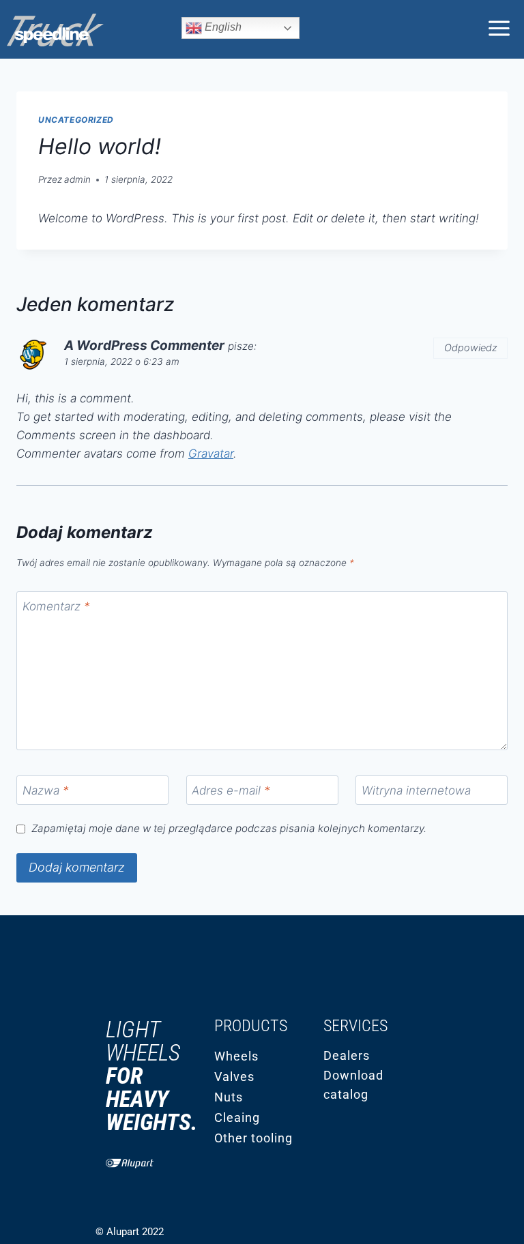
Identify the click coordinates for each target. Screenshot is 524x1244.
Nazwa (46, 790)
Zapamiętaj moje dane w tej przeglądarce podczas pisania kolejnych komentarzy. (228, 828)
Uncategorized (76, 120)
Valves (234, 1076)
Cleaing (237, 1117)
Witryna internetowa (416, 790)
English (222, 27)
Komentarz (56, 606)
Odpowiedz (470, 347)
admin (77, 179)
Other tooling (253, 1138)
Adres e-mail (231, 790)
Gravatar (210, 453)
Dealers (346, 1055)
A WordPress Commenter (144, 345)
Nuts (228, 1097)
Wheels (236, 1056)
